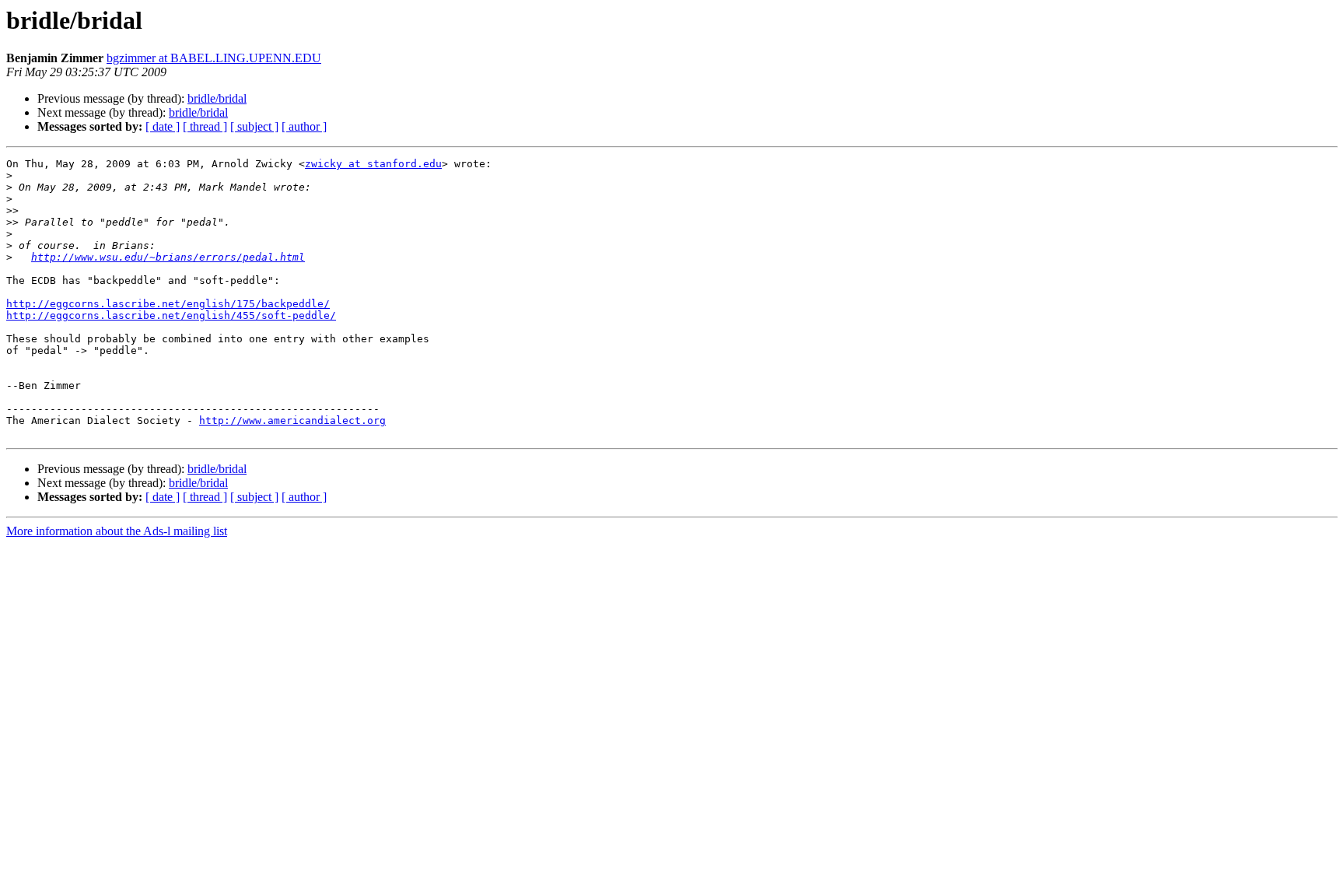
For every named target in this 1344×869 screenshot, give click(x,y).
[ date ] (162, 126)
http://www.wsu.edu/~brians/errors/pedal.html (168, 257)
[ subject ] (254, 126)
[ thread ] (205, 126)
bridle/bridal (217, 98)
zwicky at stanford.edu (373, 164)
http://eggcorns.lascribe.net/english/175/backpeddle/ (168, 304)
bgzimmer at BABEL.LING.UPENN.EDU (214, 58)
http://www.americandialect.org (292, 420)
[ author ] (304, 126)
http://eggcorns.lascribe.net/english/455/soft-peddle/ (171, 315)
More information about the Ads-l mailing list (116, 531)
